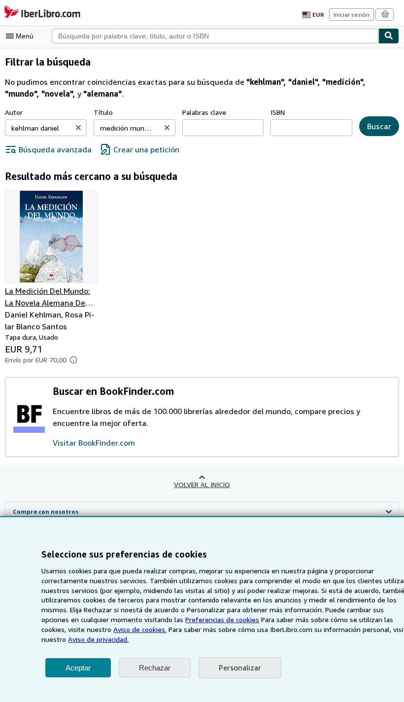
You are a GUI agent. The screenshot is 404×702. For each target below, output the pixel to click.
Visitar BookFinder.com (94, 443)
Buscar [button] (379, 126)
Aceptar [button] (78, 668)
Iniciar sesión (352, 14)
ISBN (277, 112)
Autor (14, 112)
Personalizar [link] (240, 667)
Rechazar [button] (154, 668)
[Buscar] (389, 36)
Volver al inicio (202, 484)
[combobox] (215, 36)
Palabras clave (204, 112)
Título (103, 112)
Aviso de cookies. (140, 629)
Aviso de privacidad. (98, 639)
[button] (78, 128)
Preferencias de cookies (222, 619)
